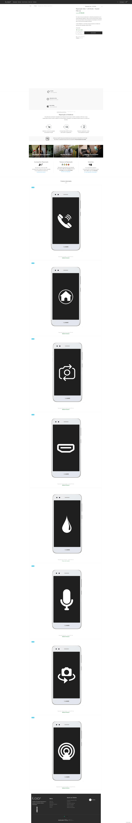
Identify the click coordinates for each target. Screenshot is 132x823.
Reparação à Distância (61, 111)
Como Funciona (25, 1)
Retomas (19, 1)
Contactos (34, 1)
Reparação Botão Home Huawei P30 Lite (66, 332)
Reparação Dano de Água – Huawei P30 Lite (66, 559)
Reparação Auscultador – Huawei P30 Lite (65, 256)
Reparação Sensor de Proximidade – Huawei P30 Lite (65, 786)
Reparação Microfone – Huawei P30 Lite (66, 635)
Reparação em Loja (71, 111)
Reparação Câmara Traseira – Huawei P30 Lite (66, 711)
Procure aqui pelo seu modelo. (80, 139)
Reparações (15, 1)
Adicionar (93, 32)
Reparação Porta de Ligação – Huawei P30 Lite (65, 483)
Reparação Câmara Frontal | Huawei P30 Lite (66, 408)
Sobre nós (30, 1)
